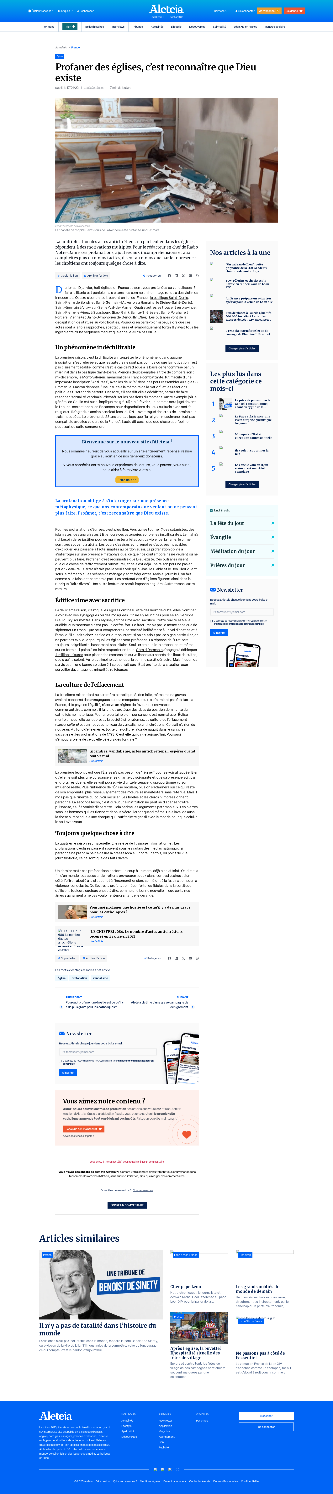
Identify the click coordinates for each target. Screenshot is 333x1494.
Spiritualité (219, 26)
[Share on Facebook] (169, 275)
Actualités (157, 26)
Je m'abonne (267, 11)
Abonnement (167, 1436)
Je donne (292, 11)
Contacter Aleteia (199, 1481)
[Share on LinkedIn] (176, 275)
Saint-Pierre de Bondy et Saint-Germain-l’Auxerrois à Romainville (107, 302)
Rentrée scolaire (275, 26)
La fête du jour (227, 523)
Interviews (118, 26)
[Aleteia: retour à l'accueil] (166, 9)
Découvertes (197, 26)
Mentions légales (150, 1481)
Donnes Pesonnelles (225, 1481)
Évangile (220, 537)
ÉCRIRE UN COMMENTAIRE (127, 1205)
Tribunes (137, 26)
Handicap (245, 1255)
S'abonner (266, 1416)
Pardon (47, 1255)
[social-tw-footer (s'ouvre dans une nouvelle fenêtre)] (170, 1469)
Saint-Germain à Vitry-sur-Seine (81, 307)
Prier (68, 26)
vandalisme (100, 978)
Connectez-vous (143, 1190)
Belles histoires (94, 26)
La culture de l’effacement (166, 719)
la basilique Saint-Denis (169, 297)
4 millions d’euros (69, 655)
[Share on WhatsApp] (197, 275)
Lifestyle (176, 26)
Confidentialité (250, 1481)
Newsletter (165, 1420)
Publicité (164, 1447)
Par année (202, 1420)
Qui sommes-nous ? (125, 1481)
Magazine (164, 1431)
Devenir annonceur (174, 1481)
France (75, 47)
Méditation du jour (232, 551)
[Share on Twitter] (183, 275)
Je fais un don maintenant (81, 1129)
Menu (51, 26)
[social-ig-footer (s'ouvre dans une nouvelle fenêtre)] (177, 1469)
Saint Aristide (176, 17)
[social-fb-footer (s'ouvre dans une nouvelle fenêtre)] (163, 1469)
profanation (79, 978)
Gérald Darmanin (149, 650)
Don (161, 1442)
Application (165, 1426)
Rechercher (87, 11)
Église (62, 978)
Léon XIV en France (245, 26)
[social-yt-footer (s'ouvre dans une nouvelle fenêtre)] (155, 1469)
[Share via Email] (190, 275)
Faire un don (127, 480)
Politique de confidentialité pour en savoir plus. (239, 623)
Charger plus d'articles (242, 348)
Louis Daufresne (94, 88)
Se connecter (246, 11)
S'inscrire (68, 1072)
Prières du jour (227, 565)
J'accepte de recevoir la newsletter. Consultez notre (108, 1062)
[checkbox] (60, 1061)
